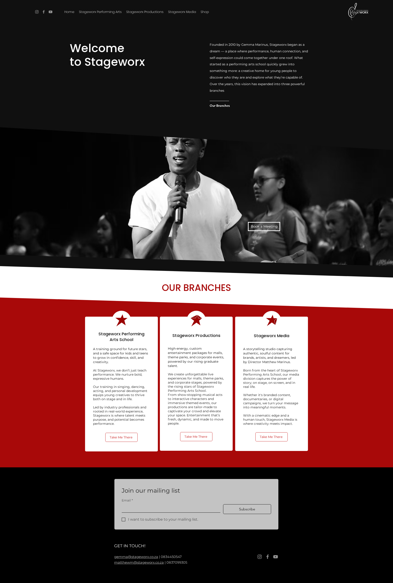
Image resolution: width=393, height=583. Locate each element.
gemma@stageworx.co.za (136, 557)
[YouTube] (50, 12)
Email (127, 500)
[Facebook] (43, 12)
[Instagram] (37, 12)
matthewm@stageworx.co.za (139, 562)
